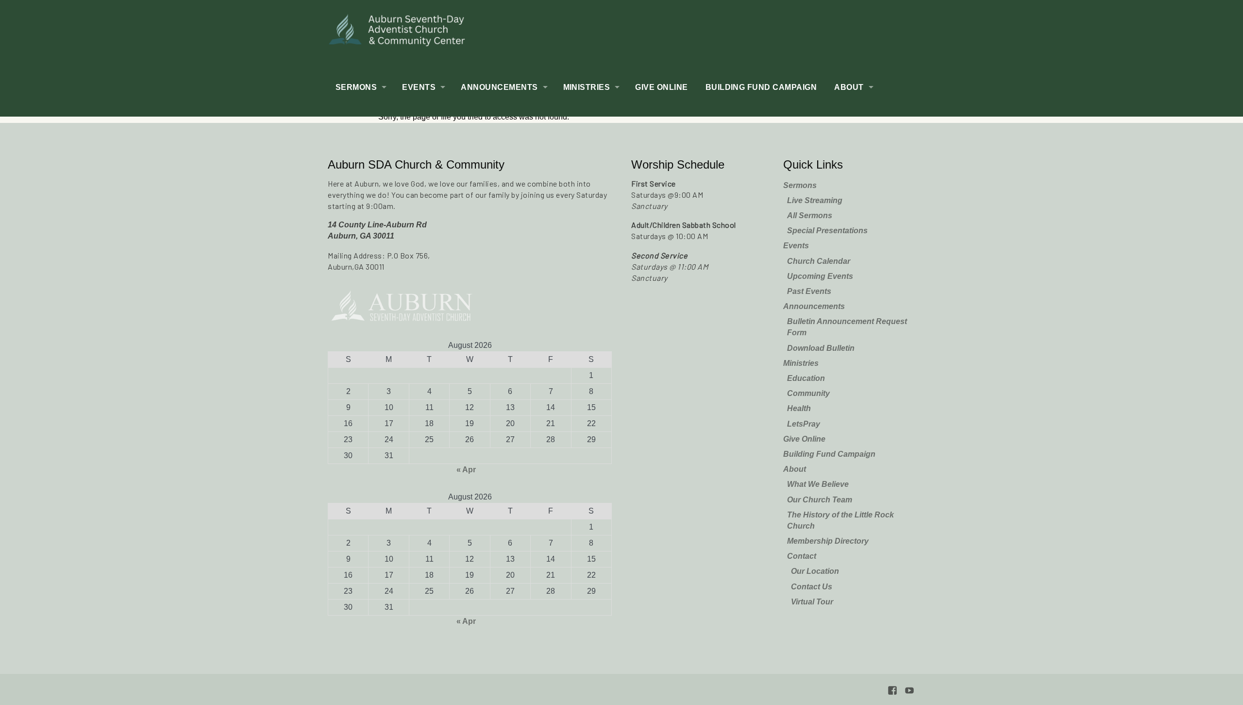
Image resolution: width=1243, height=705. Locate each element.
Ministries (586, 87)
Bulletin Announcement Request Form (847, 327)
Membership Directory (828, 541)
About (848, 87)
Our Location (815, 571)
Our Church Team (819, 500)
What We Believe (818, 484)
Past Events (809, 291)
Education (806, 378)
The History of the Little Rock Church (840, 520)
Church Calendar (818, 261)
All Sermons (809, 215)
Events (419, 87)
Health (799, 408)
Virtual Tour (812, 602)
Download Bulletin (821, 348)
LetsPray (803, 424)
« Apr (466, 469)
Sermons (356, 87)
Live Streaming (814, 200)
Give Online (661, 87)
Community (808, 393)
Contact (801, 556)
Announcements (499, 87)
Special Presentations (827, 230)
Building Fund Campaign (761, 87)
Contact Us (811, 587)
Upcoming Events (820, 276)
